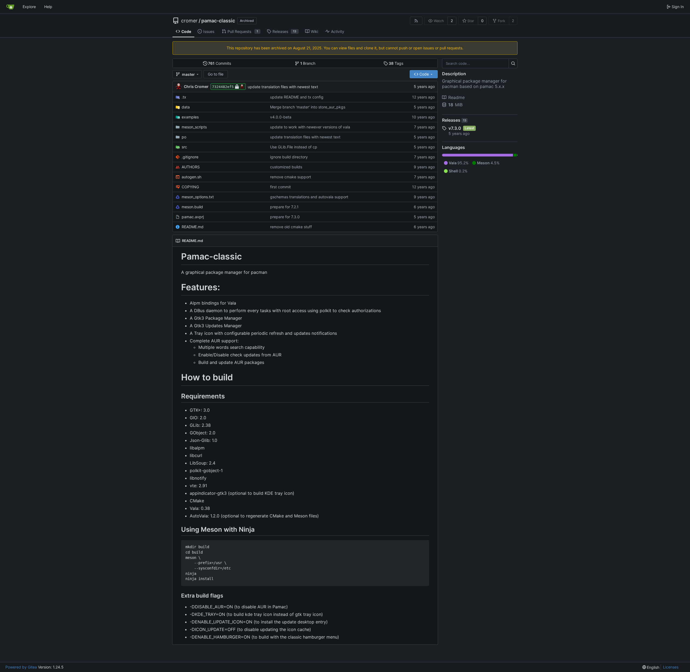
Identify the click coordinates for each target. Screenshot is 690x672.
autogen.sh (191, 177)
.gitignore (190, 157)
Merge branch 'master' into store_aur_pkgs (307, 107)
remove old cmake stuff (291, 226)
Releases (454, 120)
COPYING (190, 187)
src (184, 147)
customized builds (286, 167)
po (184, 137)
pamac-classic (218, 20)
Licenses (670, 667)
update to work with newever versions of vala (310, 127)
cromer (189, 20)
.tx (184, 97)
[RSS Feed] (416, 21)
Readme (456, 97)
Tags (396, 63)
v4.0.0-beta (280, 117)
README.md (192, 226)
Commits (219, 63)
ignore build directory (289, 157)
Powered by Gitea (21, 667)
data (186, 107)
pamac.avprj (193, 216)
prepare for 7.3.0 (285, 216)
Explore (29, 6)
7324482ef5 (223, 87)
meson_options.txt (198, 197)
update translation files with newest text (283, 86)
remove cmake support (290, 177)
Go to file (215, 74)
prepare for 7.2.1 (284, 206)
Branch (308, 63)
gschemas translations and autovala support (309, 197)
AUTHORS (191, 167)
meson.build (192, 206)
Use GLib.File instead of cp (293, 147)
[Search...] (513, 63)
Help (48, 6)
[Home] (10, 7)
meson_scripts (194, 127)
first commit (280, 187)
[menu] (651, 667)
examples (190, 117)
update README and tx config (296, 97)
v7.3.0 (454, 128)
